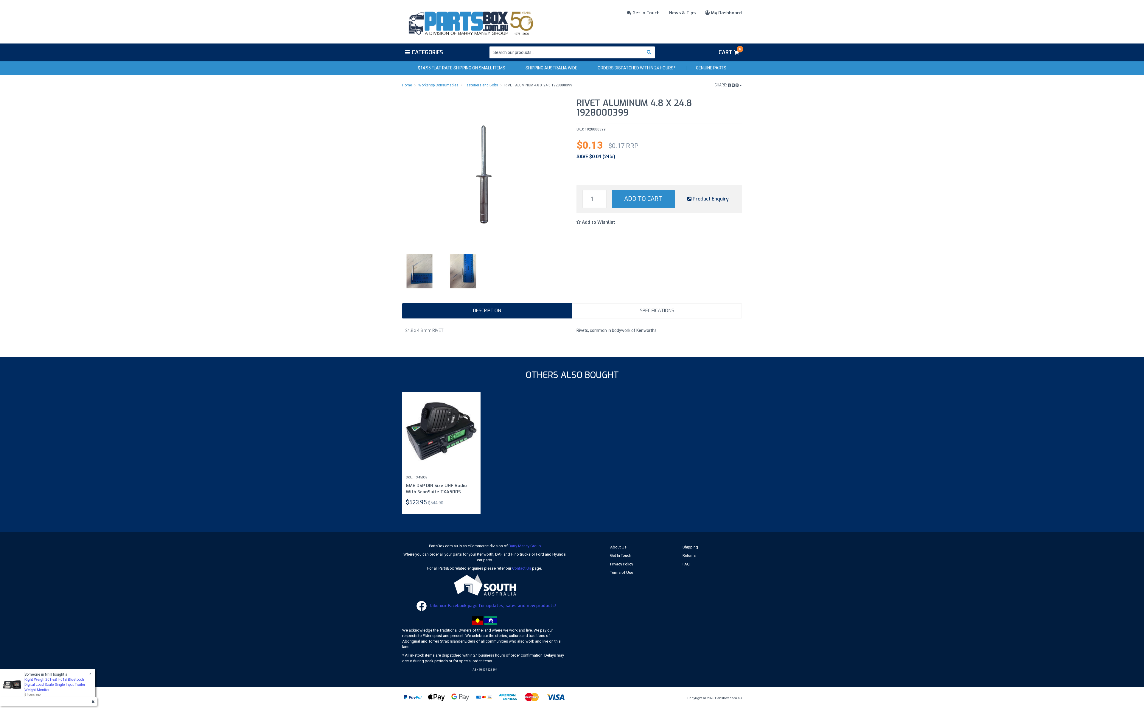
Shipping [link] (690, 547)
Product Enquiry (710, 199)
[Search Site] (649, 52)
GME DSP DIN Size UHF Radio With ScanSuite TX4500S (436, 489)
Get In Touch (645, 13)
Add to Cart (643, 199)
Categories (427, 52)
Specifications (657, 310)
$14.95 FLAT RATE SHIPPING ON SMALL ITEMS (461, 68)
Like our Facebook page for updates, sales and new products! (492, 606)
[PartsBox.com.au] (470, 22)
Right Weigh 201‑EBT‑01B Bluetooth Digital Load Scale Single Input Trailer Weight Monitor (54, 684)
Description (487, 310)
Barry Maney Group (525, 546)
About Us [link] (618, 547)
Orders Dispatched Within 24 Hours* (637, 68)
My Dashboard (726, 13)
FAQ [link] (686, 564)
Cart (730, 51)
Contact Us (521, 568)
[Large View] (419, 271)
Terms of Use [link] (621, 572)
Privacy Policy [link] (621, 564)
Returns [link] (689, 555)
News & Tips (682, 13)
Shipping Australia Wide (551, 68)
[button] (595, 222)
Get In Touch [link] (620, 555)
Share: (721, 85)
